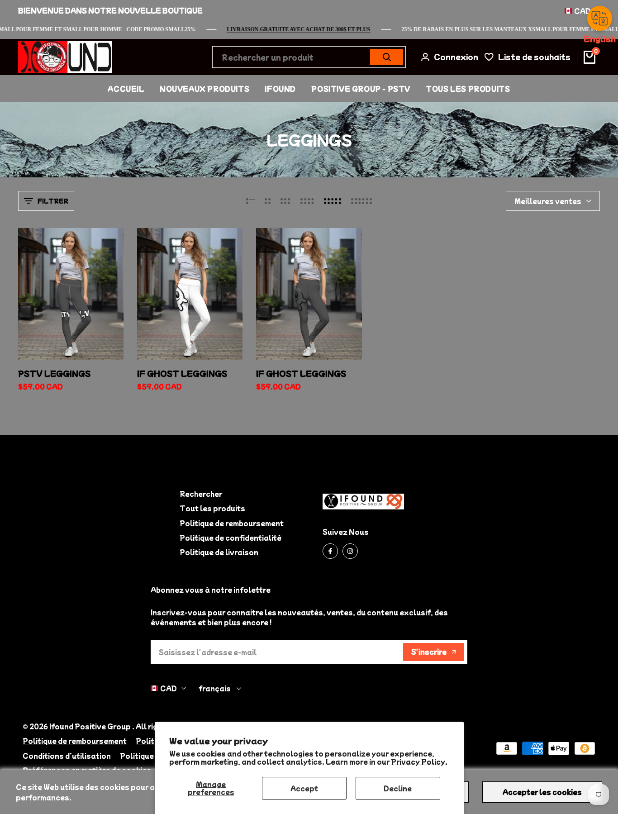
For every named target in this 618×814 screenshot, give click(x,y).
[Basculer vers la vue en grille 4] (307, 201)
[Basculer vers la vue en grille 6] (361, 201)
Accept (304, 788)
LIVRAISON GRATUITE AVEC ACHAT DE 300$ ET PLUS (308, 29)
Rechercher (201, 493)
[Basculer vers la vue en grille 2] (267, 201)
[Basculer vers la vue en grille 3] (285, 201)
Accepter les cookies (542, 791)
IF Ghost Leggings (301, 373)
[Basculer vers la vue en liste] (250, 201)
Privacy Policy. (419, 761)
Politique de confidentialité (230, 537)
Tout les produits (212, 508)
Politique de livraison (219, 552)
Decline (398, 788)
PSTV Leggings (54, 373)
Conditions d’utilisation (67, 755)
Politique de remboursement (232, 523)
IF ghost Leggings (182, 373)
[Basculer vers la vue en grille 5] (332, 201)
